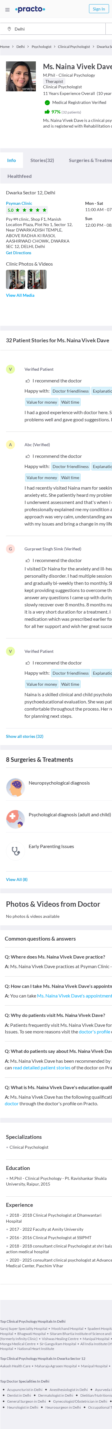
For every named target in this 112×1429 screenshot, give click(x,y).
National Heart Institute (35, 1348)
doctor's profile (94, 1031)
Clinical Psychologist (29, 1147)
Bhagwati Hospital (31, 1333)
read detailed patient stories (41, 1067)
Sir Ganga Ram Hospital (58, 1344)
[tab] (11, 160)
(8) (16, 879)
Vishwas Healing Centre (60, 1338)
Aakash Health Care (15, 1366)
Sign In (99, 8)
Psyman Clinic (19, 203)
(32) (42, 160)
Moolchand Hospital (67, 1328)
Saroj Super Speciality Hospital (23, 1328)
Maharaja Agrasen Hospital (56, 1366)
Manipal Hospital (96, 1338)
